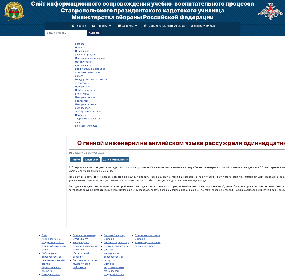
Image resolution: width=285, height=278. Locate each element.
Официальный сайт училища (166, 25)
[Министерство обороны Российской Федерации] (271, 10)
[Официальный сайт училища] (14, 10)
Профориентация (85, 90)
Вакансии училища (202, 25)
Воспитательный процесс (90, 68)
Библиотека (82, 93)
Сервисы (128, 25)
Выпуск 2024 (91, 159)
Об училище (82, 50)
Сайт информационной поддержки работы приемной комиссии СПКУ (54, 242)
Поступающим (83, 86)
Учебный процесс (85, 54)
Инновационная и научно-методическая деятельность (90, 62)
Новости (102, 25)
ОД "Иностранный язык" (115, 159)
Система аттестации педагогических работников (85, 264)
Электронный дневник (88, 111)
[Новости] (110, 25)
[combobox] (66, 33)
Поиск (96, 32)
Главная (81, 25)
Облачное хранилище (116, 242)
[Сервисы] (135, 25)
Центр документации (116, 246)
